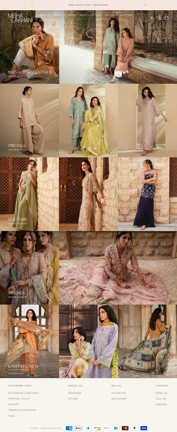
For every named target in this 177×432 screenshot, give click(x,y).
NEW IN (44, 15)
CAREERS (161, 404)
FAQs (11, 415)
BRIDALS (111, 15)
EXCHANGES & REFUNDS (23, 393)
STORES (73, 398)
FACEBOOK (118, 393)
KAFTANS (127, 15)
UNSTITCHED (48, 20)
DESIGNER (74, 393)
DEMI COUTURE (91, 15)
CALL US (161, 398)
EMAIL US (161, 393)
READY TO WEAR (65, 15)
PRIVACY (13, 404)
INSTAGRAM (118, 398)
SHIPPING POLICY (19, 398)
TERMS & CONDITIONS (22, 410)
